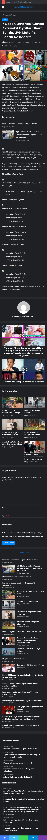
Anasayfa (7, 15)
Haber (14, 15)
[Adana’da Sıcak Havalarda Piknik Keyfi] (12, 402)
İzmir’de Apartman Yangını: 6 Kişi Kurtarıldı (19, 124)
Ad (3, 507)
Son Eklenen (23, 552)
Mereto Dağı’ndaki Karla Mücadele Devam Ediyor (12, 443)
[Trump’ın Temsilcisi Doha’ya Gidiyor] (8, 652)
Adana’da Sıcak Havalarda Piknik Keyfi (11, 411)
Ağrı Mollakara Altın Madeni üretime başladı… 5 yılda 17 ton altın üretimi (29, 135)
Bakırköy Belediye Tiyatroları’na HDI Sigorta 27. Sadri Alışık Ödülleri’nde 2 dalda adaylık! (22, 718)
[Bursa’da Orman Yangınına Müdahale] (34, 424)
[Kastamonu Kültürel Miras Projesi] (8, 668)
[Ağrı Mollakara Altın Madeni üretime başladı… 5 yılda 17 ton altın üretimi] (8, 134)
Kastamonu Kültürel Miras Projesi (30, 665)
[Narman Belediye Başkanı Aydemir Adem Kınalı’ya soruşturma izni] (34, 447)
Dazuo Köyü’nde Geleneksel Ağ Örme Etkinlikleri (22, 700)
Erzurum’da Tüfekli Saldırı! (32, 411)
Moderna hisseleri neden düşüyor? (18, 2)
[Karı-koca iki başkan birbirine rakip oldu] (12, 424)
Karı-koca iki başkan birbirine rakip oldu (10, 433)
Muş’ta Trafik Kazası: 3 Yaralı (14, 659)
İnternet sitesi (7, 524)
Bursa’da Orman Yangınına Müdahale (33, 433)
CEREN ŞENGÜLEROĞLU (13, 42)
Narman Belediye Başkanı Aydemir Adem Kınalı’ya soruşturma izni (34, 457)
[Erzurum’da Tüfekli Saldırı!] (34, 402)
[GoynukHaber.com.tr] (23, 7)
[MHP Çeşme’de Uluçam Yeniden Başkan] (8, 710)
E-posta (5, 516)
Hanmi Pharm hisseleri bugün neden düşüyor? (21, 725)
